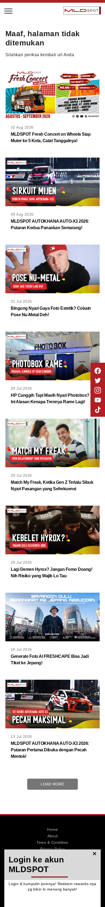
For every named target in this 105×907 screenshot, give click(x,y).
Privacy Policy (52, 849)
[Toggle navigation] (8, 10)
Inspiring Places (34, 64)
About (52, 836)
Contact (53, 855)
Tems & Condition (52, 842)
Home (52, 829)
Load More (52, 784)
